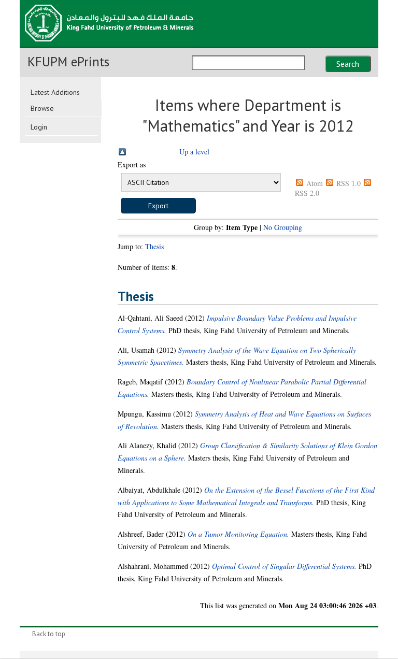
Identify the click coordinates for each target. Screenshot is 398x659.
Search (347, 64)
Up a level (194, 151)
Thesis (154, 246)
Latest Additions (55, 92)
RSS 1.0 (348, 183)
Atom (314, 183)
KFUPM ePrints (68, 61)
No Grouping (282, 227)
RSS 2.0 (307, 193)
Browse (42, 108)
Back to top (48, 633)
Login (39, 127)
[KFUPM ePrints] (109, 44)
